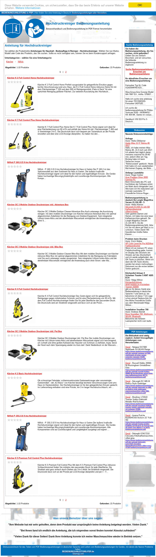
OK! (140, 5)
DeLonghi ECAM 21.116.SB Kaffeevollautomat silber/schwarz (137, 209)
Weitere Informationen (27, 8)
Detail (127, 347)
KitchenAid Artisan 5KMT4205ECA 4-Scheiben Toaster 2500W (137, 284)
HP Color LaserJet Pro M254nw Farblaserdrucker (139, 244)
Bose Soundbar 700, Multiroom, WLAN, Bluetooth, (139, 315)
